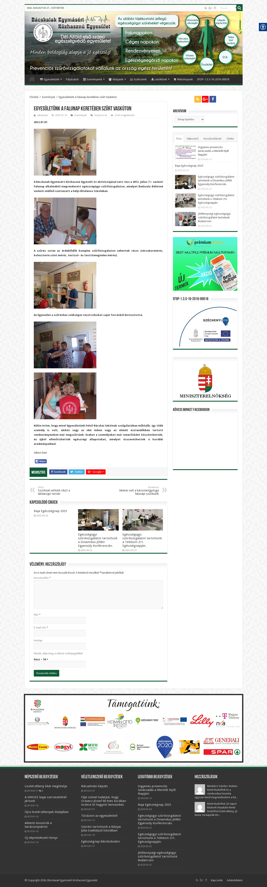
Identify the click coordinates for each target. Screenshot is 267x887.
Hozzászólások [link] (212, 138)
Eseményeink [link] (94, 79)
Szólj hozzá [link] (100, 115)
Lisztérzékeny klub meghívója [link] (46, 786)
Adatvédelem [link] (235, 880)
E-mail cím (41, 627)
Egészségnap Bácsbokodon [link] (100, 841)
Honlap (38, 640)
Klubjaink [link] (118, 79)
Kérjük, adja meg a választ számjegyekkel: (58, 653)
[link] (205, 8)
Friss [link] (179, 138)
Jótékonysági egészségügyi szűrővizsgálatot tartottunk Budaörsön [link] (214, 217)
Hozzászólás (42, 577)
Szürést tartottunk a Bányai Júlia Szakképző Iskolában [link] (101, 828)
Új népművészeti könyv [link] (41, 838)
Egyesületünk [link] (51, 79)
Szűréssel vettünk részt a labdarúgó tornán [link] (54, 490)
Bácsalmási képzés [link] (94, 786)
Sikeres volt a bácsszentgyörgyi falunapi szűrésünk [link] (139, 490)
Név (37, 614)
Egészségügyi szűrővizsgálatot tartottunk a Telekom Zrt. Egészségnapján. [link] (142, 540)
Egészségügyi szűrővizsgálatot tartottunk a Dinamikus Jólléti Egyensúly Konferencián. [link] (97, 540)
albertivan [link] (42, 115)
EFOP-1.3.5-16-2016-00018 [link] (213, 79)
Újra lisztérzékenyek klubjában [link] (47, 812)
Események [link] (48, 97)
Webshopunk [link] (185, 79)
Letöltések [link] (161, 79)
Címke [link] (230, 138)
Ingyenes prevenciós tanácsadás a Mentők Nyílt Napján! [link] (213, 151)
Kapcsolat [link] (217, 880)
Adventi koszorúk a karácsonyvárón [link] (38, 825)
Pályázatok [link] (72, 79)
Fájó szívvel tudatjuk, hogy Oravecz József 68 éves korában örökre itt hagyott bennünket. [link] (103, 801)
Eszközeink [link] (140, 79)
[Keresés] (239, 8)
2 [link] (42, 790)
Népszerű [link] (192, 138)
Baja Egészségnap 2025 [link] (50, 511)
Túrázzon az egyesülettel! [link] (99, 816)
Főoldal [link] (32, 78)
